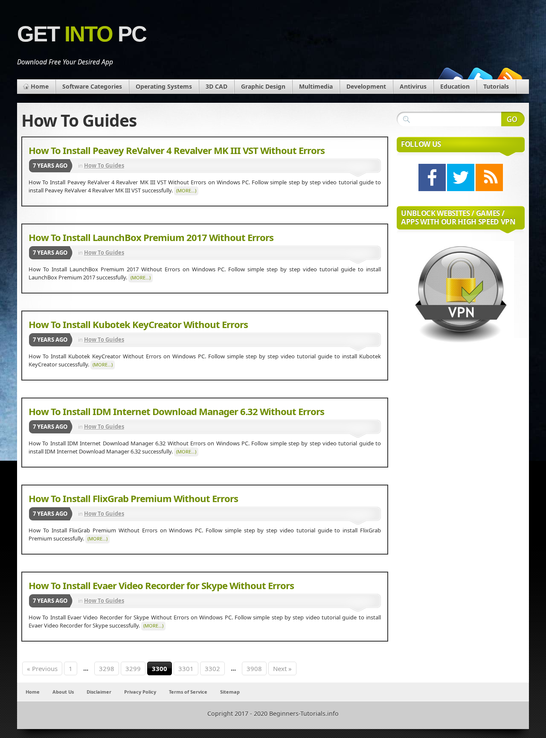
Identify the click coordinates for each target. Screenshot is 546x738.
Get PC (81, 34)
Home (40, 86)
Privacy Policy (140, 692)
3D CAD (216, 86)
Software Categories (92, 86)
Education (455, 86)
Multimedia (316, 86)
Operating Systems (164, 86)
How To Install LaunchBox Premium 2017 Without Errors (151, 237)
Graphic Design (263, 86)
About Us (63, 692)
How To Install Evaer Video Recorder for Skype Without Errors (161, 585)
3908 (254, 668)
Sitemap (230, 692)
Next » (282, 668)
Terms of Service (188, 692)
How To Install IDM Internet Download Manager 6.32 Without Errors (176, 411)
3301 (186, 668)
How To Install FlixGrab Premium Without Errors (133, 498)
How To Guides (104, 165)
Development (366, 86)
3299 (133, 668)
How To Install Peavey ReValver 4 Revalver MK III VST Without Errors (177, 150)
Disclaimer (99, 692)
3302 (212, 668)
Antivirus (413, 86)
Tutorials (496, 86)
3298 (106, 668)
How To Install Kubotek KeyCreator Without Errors (138, 324)
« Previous (42, 668)
